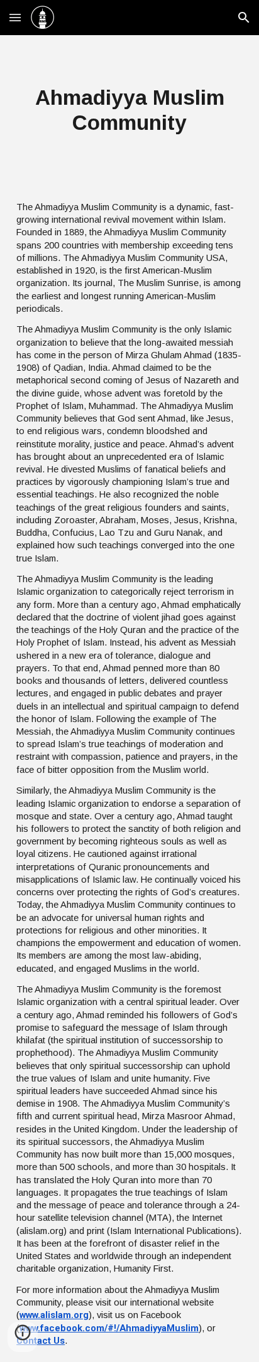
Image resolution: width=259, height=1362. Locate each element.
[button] (15, 17)
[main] (129, 110)
